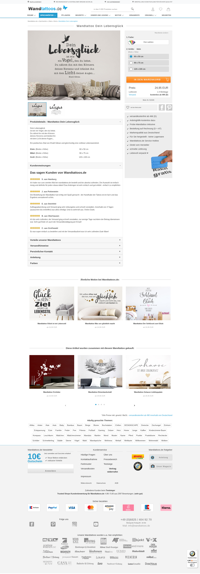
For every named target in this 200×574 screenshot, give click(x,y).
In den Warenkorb (147, 79)
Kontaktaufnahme (89, 459)
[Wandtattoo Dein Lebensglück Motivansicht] (56, 109)
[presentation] (65, 405)
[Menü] (196, 551)
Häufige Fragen (88, 455)
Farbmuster (86, 464)
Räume (30, 15)
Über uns (108, 455)
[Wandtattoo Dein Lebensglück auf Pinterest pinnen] (168, 107)
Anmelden (50, 471)
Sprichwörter (46, 15)
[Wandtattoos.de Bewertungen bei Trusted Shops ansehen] (138, 470)
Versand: (132, 95)
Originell (149, 15)
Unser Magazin (163, 466)
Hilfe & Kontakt (35, 2)
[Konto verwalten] (153, 9)
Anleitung (163, 457)
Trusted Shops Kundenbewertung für (80, 494)
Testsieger (110, 490)
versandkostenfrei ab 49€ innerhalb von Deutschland (150, 415)
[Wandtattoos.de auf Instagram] (74, 524)
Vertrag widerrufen (112, 470)
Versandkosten (88, 468)
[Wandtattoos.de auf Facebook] (31, 524)
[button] (95, 404)
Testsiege (108, 464)
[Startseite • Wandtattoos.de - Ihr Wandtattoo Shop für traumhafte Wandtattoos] (48, 8)
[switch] (192, 565)
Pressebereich (110, 459)
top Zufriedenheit (113, 2)
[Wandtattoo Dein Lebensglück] (74, 65)
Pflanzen (65, 15)
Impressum (86, 476)
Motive (118, 15)
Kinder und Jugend (99, 15)
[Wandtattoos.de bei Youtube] (96, 524)
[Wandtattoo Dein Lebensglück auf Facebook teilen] (161, 107)
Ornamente (134, 15)
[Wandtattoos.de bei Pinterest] (53, 524)
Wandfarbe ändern (161, 33)
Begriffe (79, 15)
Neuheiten (166, 15)
